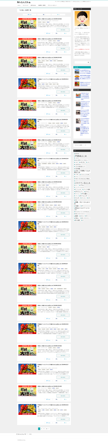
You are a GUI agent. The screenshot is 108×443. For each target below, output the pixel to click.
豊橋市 (39, 165)
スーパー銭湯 (87, 189)
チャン (87, 191)
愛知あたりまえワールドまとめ (82, 208)
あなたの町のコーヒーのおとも (81, 160)
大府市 (47, 369)
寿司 (82, 205)
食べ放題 (77, 220)
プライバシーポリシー (52, 5)
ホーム (19, 5)
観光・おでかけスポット (86, 218)
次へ (47, 428)
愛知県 (48, 22)
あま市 (39, 205)
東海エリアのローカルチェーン (80, 213)
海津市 (47, 84)
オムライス (77, 180)
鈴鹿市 (66, 268)
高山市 (57, 388)
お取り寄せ (82, 162)
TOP (22, 434)
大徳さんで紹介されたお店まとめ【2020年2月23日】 (50, 181)
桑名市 (59, 205)
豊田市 (39, 411)
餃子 (83, 220)
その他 (77, 168)
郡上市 (54, 84)
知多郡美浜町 (40, 62)
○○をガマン (77, 158)
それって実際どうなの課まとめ (82, 171)
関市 (57, 84)
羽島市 (50, 84)
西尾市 (65, 288)
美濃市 (62, 329)
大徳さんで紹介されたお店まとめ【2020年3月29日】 (50, 18)
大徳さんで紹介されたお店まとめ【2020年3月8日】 (50, 100)
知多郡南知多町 (60, 60)
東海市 (55, 60)
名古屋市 (39, 22)
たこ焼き (76, 174)
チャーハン (77, 193)
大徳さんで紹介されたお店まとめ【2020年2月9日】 (50, 243)
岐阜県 (43, 84)
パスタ (76, 195)
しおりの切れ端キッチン (80, 166)
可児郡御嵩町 (44, 163)
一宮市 (43, 268)
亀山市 (50, 268)
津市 (55, 288)
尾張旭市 (49, 163)
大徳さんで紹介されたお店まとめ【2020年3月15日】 (50, 57)
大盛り (77, 206)
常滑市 (47, 60)
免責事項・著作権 (41, 5)
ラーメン (84, 197)
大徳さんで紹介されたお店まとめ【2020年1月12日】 (50, 386)
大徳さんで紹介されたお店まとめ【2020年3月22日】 (50, 38)
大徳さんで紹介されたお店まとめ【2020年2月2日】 (50, 285)
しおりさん (78, 164)
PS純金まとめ (81, 156)
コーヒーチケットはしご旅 (79, 187)
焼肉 (87, 215)
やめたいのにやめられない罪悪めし (82, 178)
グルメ (82, 185)
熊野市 (59, 329)
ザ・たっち (78, 189)
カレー (76, 185)
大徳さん (44, 22)
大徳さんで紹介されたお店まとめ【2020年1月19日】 (50, 345)
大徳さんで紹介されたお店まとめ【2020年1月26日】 (50, 305)
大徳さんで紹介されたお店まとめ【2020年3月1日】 (50, 140)
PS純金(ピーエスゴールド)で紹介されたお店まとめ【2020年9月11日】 (85, 84)
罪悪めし (77, 218)
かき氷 (88, 162)
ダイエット (79, 191)
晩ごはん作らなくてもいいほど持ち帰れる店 (82, 211)
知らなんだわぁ (24, 2)
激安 (76, 216)
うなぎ (76, 162)
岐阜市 (53, 163)
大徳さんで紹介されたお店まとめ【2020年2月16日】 (50, 201)
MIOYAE (77, 153)
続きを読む (63, 29)
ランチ (77, 198)
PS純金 (39, 84)
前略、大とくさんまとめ (82, 203)
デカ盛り (85, 193)
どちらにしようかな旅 (85, 174)
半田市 (39, 60)
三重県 (43, 205)
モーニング (83, 196)
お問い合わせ (33, 5)
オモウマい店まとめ (82, 183)
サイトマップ (25, 5)
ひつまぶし (77, 176)
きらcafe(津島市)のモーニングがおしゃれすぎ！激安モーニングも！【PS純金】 (85, 72)
